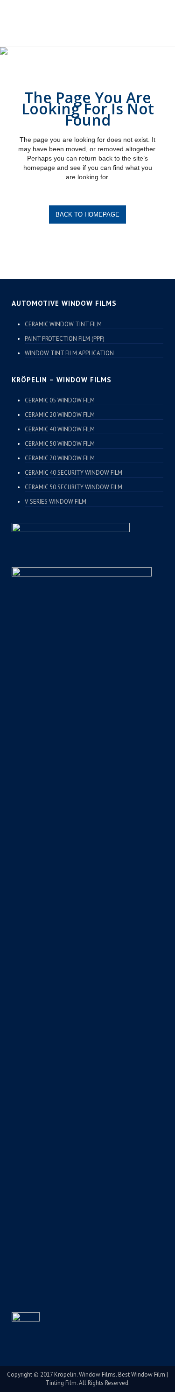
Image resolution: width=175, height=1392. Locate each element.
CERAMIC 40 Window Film (60, 429)
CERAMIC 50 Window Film (60, 444)
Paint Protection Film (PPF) (65, 339)
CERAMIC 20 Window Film (60, 415)
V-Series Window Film (55, 502)
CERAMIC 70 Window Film (60, 458)
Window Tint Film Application (69, 353)
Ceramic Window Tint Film (63, 324)
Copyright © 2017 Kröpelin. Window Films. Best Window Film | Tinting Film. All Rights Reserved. (87, 1379)
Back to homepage (87, 214)
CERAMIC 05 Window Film (60, 400)
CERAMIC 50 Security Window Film (73, 487)
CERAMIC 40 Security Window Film (73, 473)
